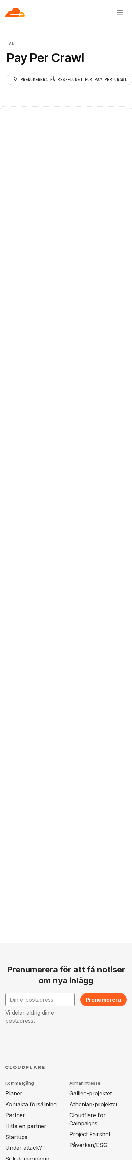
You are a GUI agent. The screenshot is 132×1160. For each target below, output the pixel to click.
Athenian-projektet (93, 1104)
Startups (16, 1136)
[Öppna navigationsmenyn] (120, 12)
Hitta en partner (25, 1126)
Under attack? (23, 1147)
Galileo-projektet (90, 1093)
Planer (13, 1093)
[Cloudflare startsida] (15, 12)
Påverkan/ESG (88, 1145)
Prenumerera (103, 999)
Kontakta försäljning (31, 1104)
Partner (15, 1115)
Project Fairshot (89, 1134)
